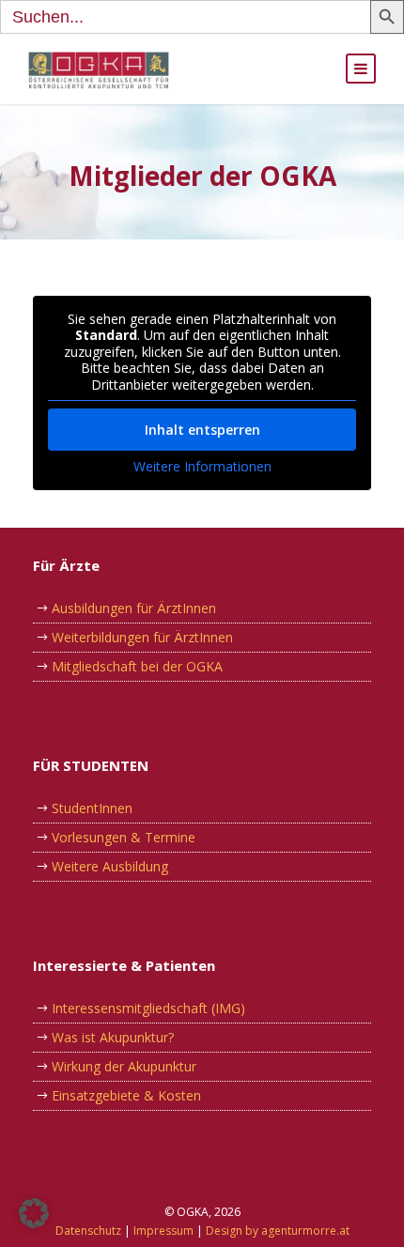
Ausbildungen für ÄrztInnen (134, 608)
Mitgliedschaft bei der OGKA (137, 666)
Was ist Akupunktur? (113, 1037)
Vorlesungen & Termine (123, 837)
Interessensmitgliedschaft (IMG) (148, 1008)
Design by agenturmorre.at (278, 1231)
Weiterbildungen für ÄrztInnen (142, 637)
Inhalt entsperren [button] (202, 430)
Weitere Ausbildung (110, 866)
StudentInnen (92, 808)
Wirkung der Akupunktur (124, 1066)
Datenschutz (88, 1231)
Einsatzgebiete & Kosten (126, 1095)
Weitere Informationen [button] (202, 466)
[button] (34, 1213)
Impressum (163, 1231)
